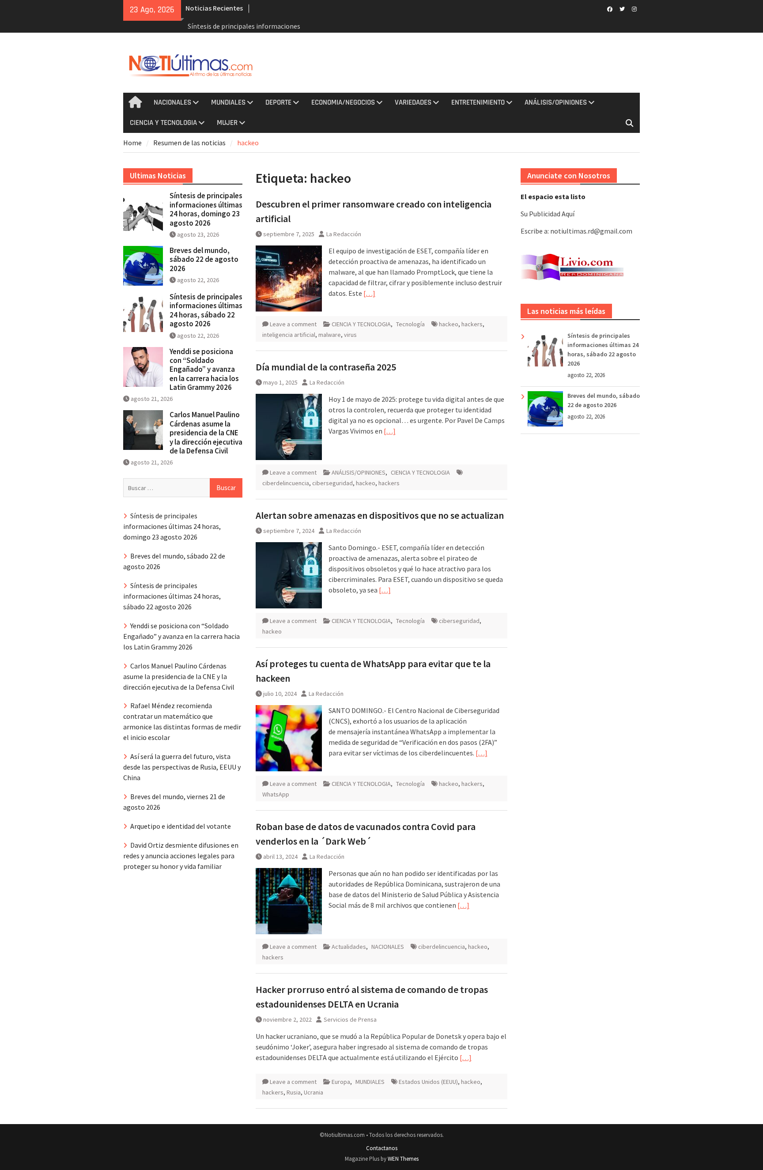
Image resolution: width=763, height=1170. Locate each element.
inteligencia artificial (288, 335)
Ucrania (313, 1092)
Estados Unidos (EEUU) (428, 1082)
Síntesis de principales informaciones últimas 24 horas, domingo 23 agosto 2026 (206, 209)
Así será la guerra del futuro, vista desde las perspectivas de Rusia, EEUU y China (182, 767)
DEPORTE (278, 102)
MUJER (227, 123)
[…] (369, 293)
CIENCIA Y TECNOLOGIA (163, 123)
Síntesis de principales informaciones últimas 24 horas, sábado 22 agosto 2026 (206, 310)
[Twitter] (621, 8)
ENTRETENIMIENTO (478, 102)
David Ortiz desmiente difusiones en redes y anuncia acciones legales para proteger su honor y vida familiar (180, 856)
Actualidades (349, 947)
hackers (472, 324)
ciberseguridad (332, 483)
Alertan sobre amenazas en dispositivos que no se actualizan (380, 515)
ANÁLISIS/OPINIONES (556, 102)
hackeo (448, 324)
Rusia (294, 1092)
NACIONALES (172, 102)
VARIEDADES (413, 102)
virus (350, 335)
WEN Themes (403, 1158)
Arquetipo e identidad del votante (180, 826)
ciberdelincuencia (285, 483)
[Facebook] (609, 8)
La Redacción (343, 234)
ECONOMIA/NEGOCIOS (343, 102)
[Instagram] (634, 8)
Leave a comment (293, 324)
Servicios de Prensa (350, 1019)
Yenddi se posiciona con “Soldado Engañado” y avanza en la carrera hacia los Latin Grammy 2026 (204, 370)
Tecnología (410, 324)
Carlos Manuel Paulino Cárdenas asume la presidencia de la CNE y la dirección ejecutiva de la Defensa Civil (206, 433)
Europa (341, 1082)
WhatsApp (275, 794)
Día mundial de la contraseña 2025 (326, 367)
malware (329, 335)
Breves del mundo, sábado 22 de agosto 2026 (204, 259)
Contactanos (381, 1148)
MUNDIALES (228, 102)
